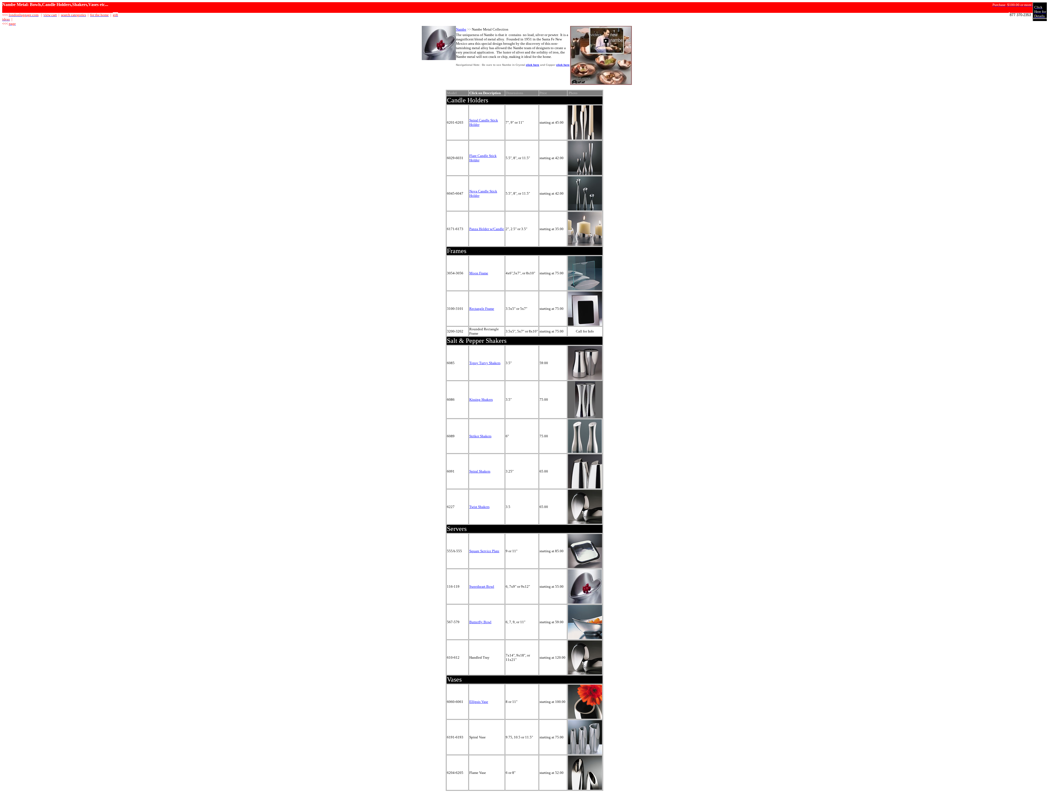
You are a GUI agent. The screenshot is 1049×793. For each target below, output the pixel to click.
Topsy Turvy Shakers (484, 363)
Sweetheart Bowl (481, 586)
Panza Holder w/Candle (486, 229)
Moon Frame (478, 273)
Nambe (461, 29)
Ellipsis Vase (478, 702)
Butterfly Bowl (480, 622)
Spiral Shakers (479, 471)
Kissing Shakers (481, 399)
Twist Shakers (479, 507)
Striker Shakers (480, 436)
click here (532, 64)
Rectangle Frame (481, 309)
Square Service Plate (484, 551)
